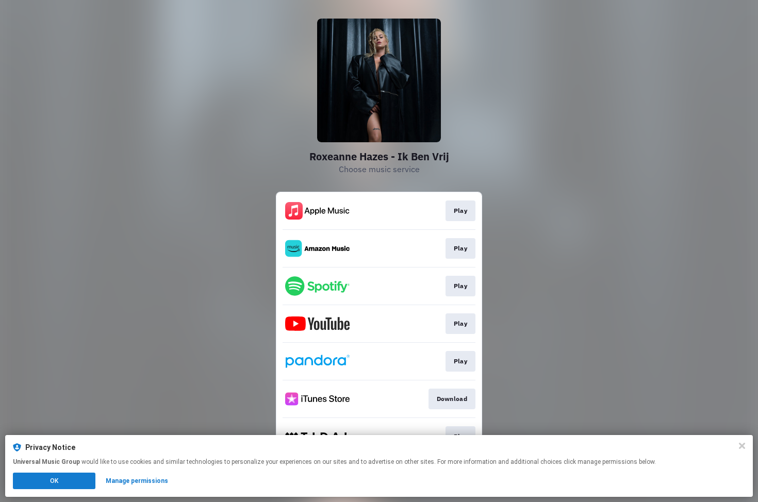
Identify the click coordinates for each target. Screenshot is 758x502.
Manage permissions (137, 480)
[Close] (742, 446)
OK (54, 480)
